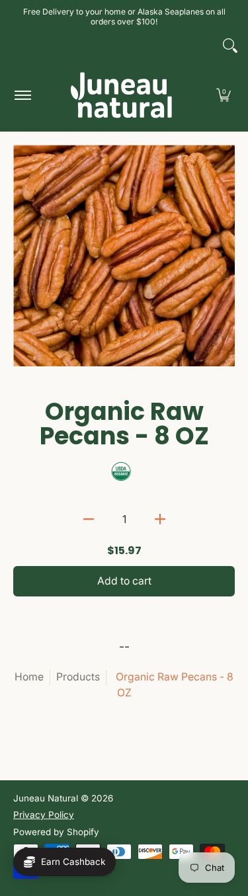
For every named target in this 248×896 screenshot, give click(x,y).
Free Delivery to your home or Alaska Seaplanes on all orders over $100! (124, 16)
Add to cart (124, 581)
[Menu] (22, 95)
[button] (223, 95)
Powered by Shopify (56, 832)
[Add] (160, 519)
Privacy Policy (43, 814)
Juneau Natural (45, 798)
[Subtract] (88, 519)
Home (29, 677)
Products (78, 677)
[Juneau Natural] (122, 95)
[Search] (230, 45)
